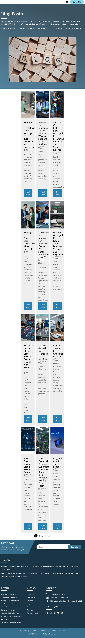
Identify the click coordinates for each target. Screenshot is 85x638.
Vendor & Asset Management (11, 616)
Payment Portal (32, 613)
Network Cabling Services (10, 613)
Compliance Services (8, 610)
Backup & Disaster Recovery (11, 622)
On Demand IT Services (9, 604)
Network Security (7, 607)
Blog (28, 604)
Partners (30, 610)
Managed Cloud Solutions (10, 601)
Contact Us (31, 598)
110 (49, 536)
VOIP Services (6, 619)
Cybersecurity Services (9, 598)
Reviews (30, 601)
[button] (67, 2)
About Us (30, 594)
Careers (30, 607)
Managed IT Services (8, 594)
